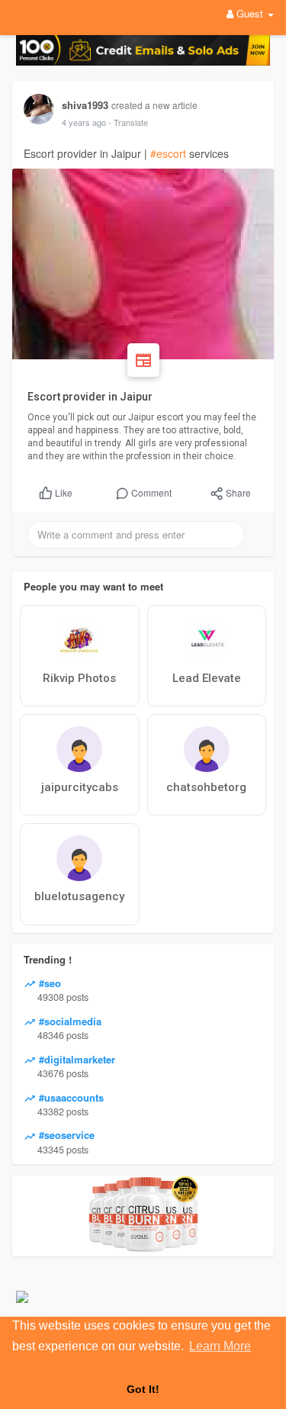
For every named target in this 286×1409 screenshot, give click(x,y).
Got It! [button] (143, 1389)
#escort (168, 153)
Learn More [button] (220, 1346)
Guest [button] (249, 13)
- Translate (128, 122)
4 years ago (84, 122)
